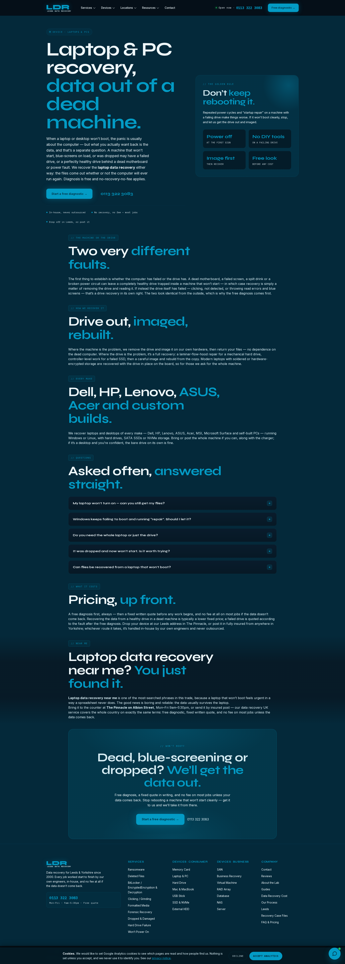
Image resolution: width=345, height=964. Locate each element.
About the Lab (270, 882)
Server (221, 909)
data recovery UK (254, 707)
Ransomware (136, 869)
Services (86, 7)
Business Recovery (229, 876)
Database (223, 896)
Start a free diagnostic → (69, 193)
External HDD (180, 909)
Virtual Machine (227, 882)
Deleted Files (136, 876)
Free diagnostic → (283, 7)
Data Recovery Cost (274, 896)
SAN (220, 869)
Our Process (269, 902)
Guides (265, 889)
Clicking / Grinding (139, 899)
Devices (106, 7)
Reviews (266, 876)
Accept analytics (266, 955)
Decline (238, 955)
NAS (220, 902)
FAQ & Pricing (270, 922)
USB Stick (178, 896)
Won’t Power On (138, 931)
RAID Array (224, 889)
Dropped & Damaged (141, 918)
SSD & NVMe (180, 902)
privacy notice (161, 958)
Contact (170, 7)
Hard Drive (179, 882)
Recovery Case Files (274, 915)
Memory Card (181, 869)
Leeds (265, 909)
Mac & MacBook (183, 889)
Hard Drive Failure (139, 925)
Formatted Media (138, 905)
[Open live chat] (335, 954)
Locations (127, 7)
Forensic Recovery (140, 912)
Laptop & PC (180, 876)
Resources (149, 7)
